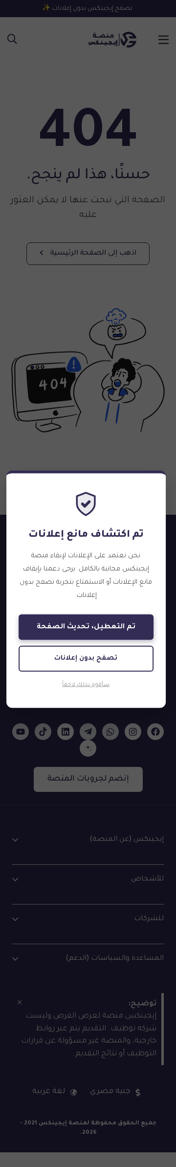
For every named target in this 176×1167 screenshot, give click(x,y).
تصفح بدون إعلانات (85, 658)
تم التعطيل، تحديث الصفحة (86, 627)
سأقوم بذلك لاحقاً (86, 685)
